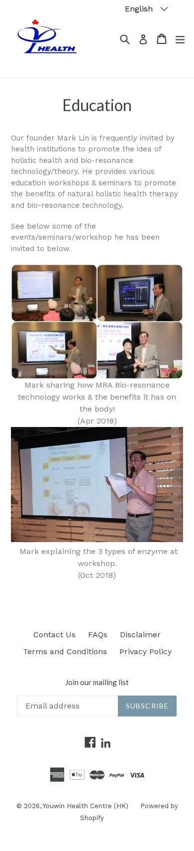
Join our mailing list (97, 682)
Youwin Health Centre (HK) (86, 806)
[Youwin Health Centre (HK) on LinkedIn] (105, 743)
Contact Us (54, 634)
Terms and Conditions (65, 651)
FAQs (97, 634)
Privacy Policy (145, 651)
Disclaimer (140, 634)
